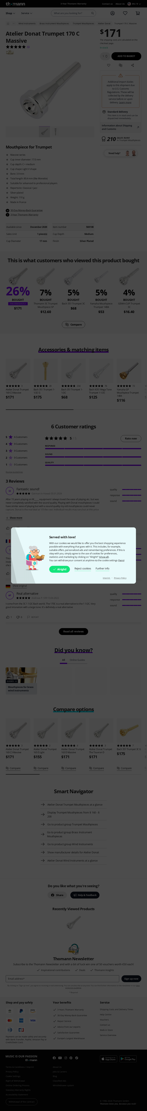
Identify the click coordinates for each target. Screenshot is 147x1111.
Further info (102, 568)
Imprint (106, 578)
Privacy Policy (120, 578)
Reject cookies (83, 568)
